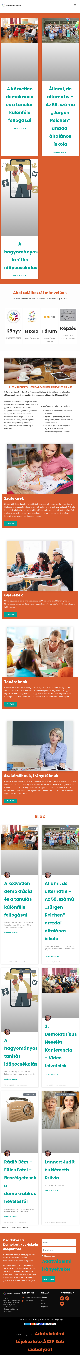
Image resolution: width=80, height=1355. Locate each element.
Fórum (49, 331)
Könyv (13, 331)
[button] (75, 5)
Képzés (68, 328)
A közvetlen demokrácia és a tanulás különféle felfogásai (20, 105)
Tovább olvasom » (20, 129)
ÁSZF (48, 1342)
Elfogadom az (57, 1263)
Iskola (32, 331)
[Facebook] (62, 1298)
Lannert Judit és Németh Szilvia (60, 1170)
